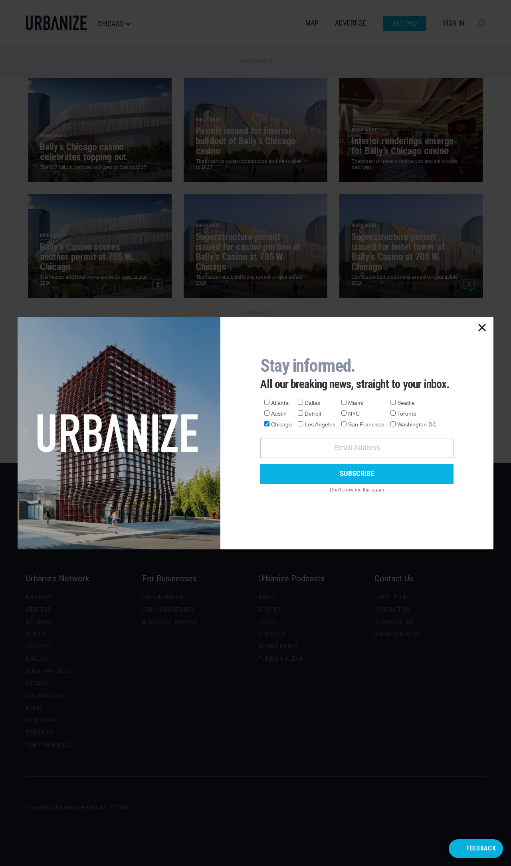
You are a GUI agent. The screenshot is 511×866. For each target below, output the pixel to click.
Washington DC (416, 424)
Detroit (313, 413)
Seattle (406, 403)
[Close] (482, 328)
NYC (354, 413)
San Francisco (366, 424)
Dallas (312, 403)
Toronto (406, 413)
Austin (279, 413)
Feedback (481, 848)
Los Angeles (320, 424)
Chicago (281, 424)
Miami (355, 403)
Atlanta (280, 403)
